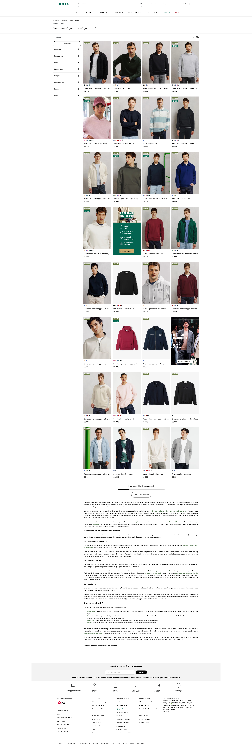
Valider (141, 672)
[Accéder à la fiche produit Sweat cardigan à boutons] (127, 448)
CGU (118, 743)
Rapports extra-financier (123, 719)
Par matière (58, 69)
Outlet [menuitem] (178, 13)
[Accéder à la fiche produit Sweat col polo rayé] (156, 118)
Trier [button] (197, 37)
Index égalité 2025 (121, 729)
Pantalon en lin (96, 726)
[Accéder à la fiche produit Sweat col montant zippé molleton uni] (156, 62)
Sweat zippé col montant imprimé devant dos (159, 364)
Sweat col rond (76, 29)
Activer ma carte (144, 705)
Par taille (57, 49)
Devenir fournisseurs (122, 712)
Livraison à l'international (64, 717)
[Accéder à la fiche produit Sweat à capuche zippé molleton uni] (97, 62)
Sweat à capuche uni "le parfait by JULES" (187, 88)
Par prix (57, 76)
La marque (119, 715)
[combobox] (110, 4)
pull (133, 511)
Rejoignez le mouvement (123, 709)
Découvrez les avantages (99, 702)
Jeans (94, 733)
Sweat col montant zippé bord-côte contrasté (100, 309)
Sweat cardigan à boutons (122, 474)
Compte (175, 4)
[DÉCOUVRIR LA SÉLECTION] (185, 341)
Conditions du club (97, 709)
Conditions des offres (84, 743)
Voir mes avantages (98, 705)
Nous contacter (61, 728)
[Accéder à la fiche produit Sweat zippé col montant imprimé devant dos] (156, 338)
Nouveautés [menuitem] (105, 13)
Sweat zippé (90, 29)
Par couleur (58, 56)
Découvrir (166, 711)
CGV (113, 743)
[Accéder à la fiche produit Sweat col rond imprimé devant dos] (185, 393)
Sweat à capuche (60, 29)
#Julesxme (71, 743)
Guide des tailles (144, 722)
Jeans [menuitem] (78, 13)
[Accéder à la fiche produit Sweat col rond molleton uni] (127, 118)
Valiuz (132, 743)
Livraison (59, 714)
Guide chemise (143, 726)
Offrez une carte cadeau (146, 702)
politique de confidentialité (167, 677)
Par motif (57, 89)
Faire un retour (61, 721)
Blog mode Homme (121, 705)
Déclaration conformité (122, 722)
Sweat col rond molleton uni (123, 143)
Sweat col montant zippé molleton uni (156, 88)
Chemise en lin (96, 722)
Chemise (94, 729)
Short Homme (96, 719)
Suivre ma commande (63, 724)
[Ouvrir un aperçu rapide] (109, 43)
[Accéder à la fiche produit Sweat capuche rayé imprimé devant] (156, 283)
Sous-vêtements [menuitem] (134, 13)
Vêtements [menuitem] (90, 13)
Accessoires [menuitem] (152, 13)
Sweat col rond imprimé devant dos (185, 419)
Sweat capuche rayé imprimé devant (156, 309)
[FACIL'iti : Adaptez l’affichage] (62, 702)
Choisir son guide (144, 719)
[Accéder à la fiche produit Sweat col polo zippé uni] (127, 62)
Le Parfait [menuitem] (166, 13)
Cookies (125, 743)
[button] (109, 44)
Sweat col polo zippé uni (122, 88)
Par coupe (58, 63)
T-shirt (181, 552)
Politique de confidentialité (101, 743)
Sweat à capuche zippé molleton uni (97, 88)
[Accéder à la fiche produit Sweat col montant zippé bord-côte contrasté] (97, 283)
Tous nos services (62, 735)
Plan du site (140, 743)
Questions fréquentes (63, 731)
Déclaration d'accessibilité (124, 733)
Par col (56, 96)
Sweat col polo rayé (150, 143)
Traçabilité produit (121, 726)
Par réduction (59, 82)
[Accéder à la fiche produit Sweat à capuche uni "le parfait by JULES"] (185, 62)
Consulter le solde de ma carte (148, 709)
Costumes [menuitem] (119, 13)
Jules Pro (119, 702)
